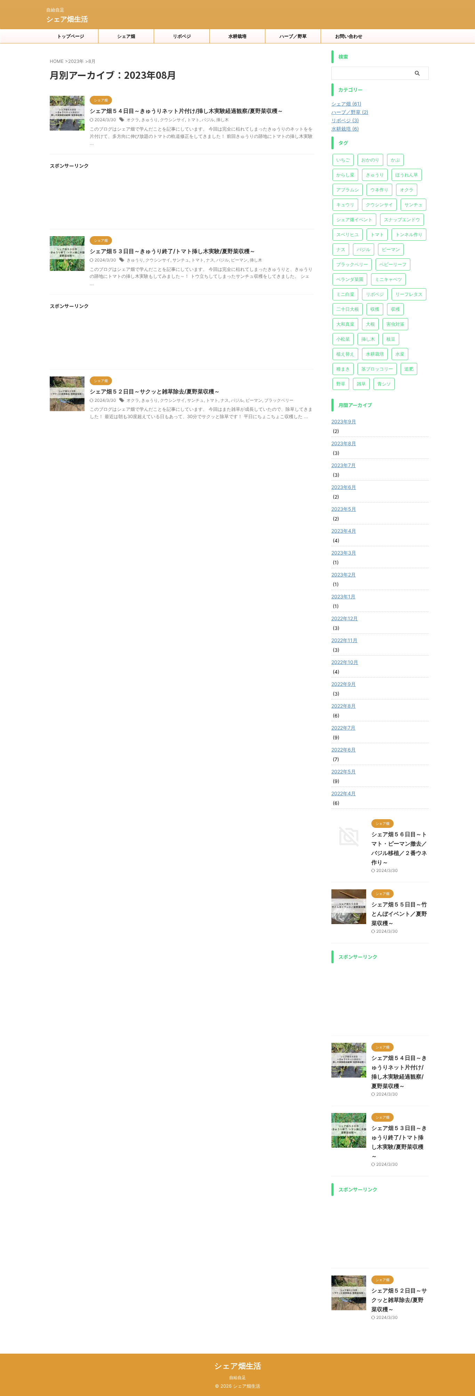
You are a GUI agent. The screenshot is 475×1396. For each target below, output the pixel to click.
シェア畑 (126, 36)
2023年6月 (343, 487)
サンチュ (180, 260)
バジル (208, 119)
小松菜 (343, 339)
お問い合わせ (348, 36)
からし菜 (345, 174)
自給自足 (237, 1377)
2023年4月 (343, 531)
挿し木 (222, 119)
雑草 (361, 384)
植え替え (345, 354)
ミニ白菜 (345, 294)
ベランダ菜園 (349, 279)
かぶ (395, 160)
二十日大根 (347, 309)
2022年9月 (343, 684)
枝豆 (390, 339)
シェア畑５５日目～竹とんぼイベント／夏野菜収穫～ (399, 913)
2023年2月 (343, 574)
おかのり (370, 160)
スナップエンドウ (402, 219)
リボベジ (182, 36)
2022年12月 (344, 618)
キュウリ (345, 204)
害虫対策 (395, 324)
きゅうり (149, 119)
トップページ (70, 36)
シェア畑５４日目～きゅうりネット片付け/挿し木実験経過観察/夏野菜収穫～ (186, 110)
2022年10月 (344, 662)
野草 (340, 384)
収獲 (374, 309)
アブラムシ (347, 189)
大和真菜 (345, 324)
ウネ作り (379, 189)
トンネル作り (408, 234)
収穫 (395, 309)
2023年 (76, 61)
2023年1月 (343, 596)
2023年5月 (343, 509)
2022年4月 (343, 793)
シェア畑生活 (67, 19)
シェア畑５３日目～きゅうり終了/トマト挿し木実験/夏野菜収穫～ (172, 251)
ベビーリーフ (392, 264)
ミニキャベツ (388, 279)
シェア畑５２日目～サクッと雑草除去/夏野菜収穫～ (155, 391)
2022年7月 (343, 728)
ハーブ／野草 (293, 36)
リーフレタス (408, 294)
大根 (370, 324)
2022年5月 (343, 771)
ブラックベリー (278, 400)
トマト (193, 119)
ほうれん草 (406, 174)
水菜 (399, 354)
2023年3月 (343, 553)
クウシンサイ (172, 119)
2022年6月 (343, 750)
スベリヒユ (347, 234)
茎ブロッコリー (377, 369)
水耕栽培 (237, 36)
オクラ (133, 119)
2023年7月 (343, 465)
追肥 (408, 369)
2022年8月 (343, 706)
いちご (343, 160)
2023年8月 (343, 443)
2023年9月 (343, 421)
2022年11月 (344, 640)
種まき (343, 369)
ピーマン (239, 260)
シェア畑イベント (354, 219)
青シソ (384, 384)
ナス (210, 260)
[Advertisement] (182, 201)
